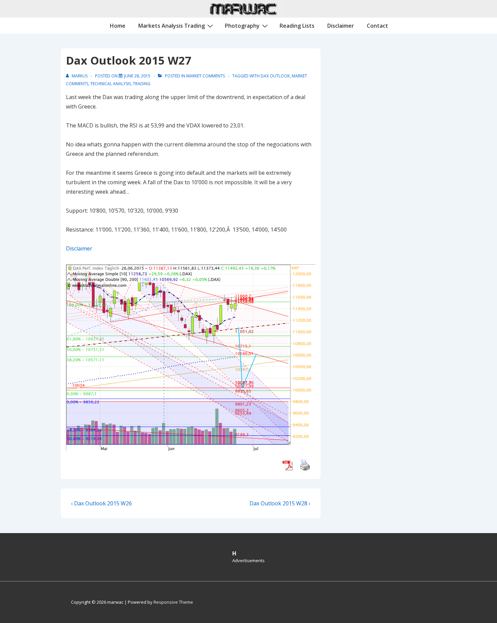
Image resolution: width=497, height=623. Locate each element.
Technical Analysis (110, 84)
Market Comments (205, 76)
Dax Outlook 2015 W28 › (280, 503)
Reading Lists (297, 25)
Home (117, 25)
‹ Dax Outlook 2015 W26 (101, 503)
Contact (377, 25)
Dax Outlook (275, 76)
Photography (242, 25)
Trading (141, 84)
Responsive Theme (173, 602)
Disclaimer (340, 25)
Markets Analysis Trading (171, 25)
